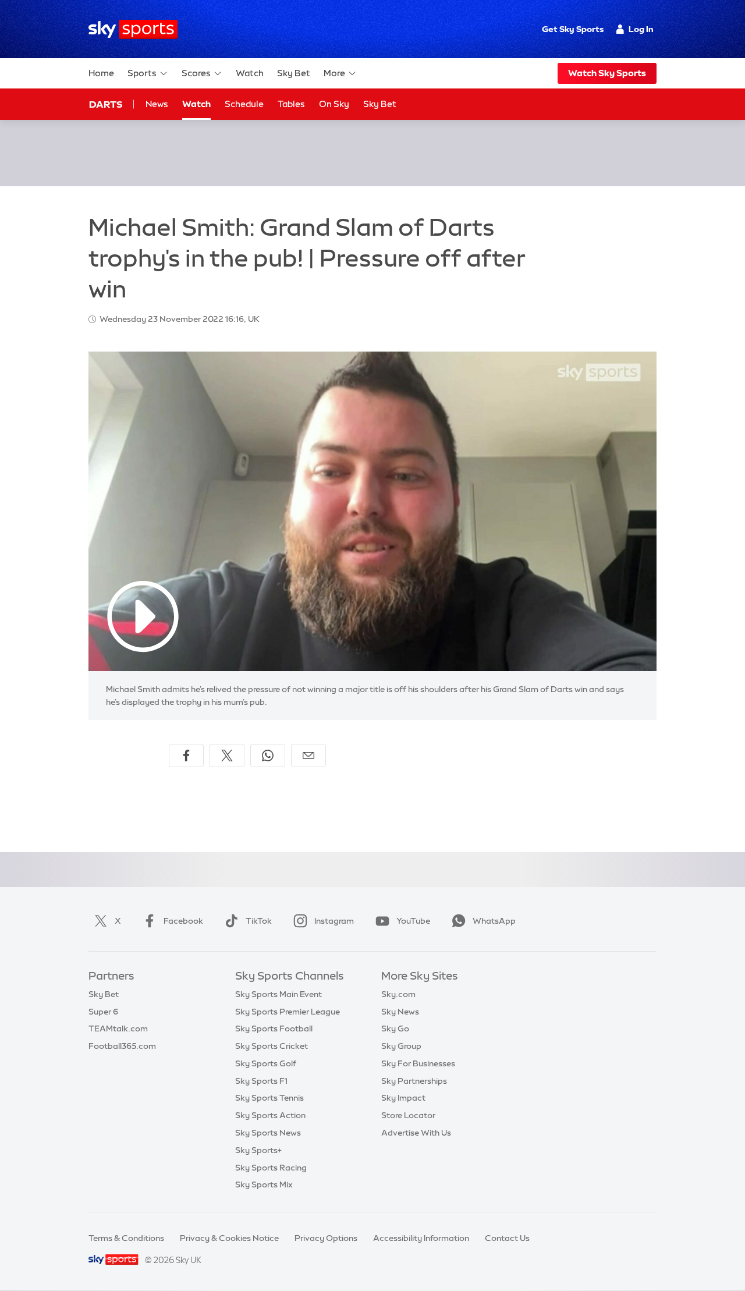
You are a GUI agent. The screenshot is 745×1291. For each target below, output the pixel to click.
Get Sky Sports (573, 29)
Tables (291, 104)
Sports (142, 73)
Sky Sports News (268, 1133)
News (157, 104)
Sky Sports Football (274, 1028)
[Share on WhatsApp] (267, 755)
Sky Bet (293, 73)
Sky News (400, 1012)
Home (101, 73)
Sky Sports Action (270, 1115)
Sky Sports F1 (261, 1081)
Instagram (334, 921)
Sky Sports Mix (264, 1184)
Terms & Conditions (126, 1238)
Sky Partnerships (414, 1081)
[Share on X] (227, 755)
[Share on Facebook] (186, 755)
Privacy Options (326, 1238)
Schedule (244, 104)
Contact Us (507, 1238)
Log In (641, 29)
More (334, 73)
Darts (105, 104)
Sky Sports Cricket (271, 1046)
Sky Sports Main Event (278, 994)
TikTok (259, 921)
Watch (250, 73)
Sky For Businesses (418, 1063)
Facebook (183, 921)
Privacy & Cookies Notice (229, 1238)
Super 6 (103, 1012)
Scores (196, 73)
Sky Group (401, 1046)
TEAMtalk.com (118, 1028)
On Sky (334, 104)
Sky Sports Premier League (287, 1012)
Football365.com (122, 1046)
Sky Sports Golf (265, 1063)
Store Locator (408, 1115)
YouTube (413, 921)
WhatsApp (494, 921)
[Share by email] (308, 755)
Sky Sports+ (258, 1150)
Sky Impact (403, 1098)
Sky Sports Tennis (269, 1098)
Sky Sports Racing (271, 1168)
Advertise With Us (416, 1133)
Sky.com (398, 994)
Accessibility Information (421, 1238)
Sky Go (395, 1028)
